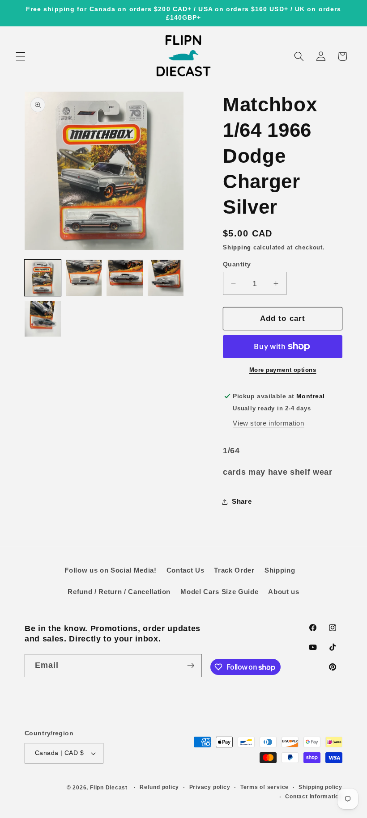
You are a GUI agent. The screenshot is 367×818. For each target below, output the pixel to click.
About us (283, 591)
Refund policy (159, 787)
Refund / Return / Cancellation (119, 591)
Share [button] (242, 501)
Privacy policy (209, 787)
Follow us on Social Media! (110, 570)
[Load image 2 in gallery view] (84, 278)
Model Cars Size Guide (219, 591)
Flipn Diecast (109, 787)
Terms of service (264, 787)
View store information (268, 423)
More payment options (282, 370)
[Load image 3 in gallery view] (125, 278)
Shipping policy (320, 787)
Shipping (237, 247)
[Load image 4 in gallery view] (166, 278)
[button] (20, 56)
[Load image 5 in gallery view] (43, 319)
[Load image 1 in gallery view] (43, 278)
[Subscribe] (190, 665)
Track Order (234, 570)
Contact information (313, 796)
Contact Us (185, 570)
